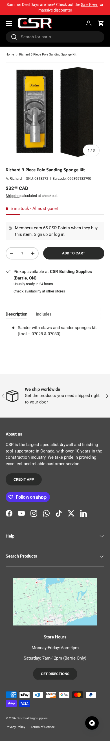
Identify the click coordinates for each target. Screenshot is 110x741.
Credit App (24, 479)
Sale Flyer (89, 4)
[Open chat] (92, 723)
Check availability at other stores (39, 291)
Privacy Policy (15, 727)
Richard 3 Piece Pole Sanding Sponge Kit (47, 54)
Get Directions (55, 674)
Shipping (12, 196)
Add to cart (73, 253)
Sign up (41, 234)
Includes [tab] (44, 314)
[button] (101, 23)
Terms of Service (43, 727)
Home (10, 54)
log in (59, 234)
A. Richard (14, 178)
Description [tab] (16, 314)
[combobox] (55, 37)
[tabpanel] (55, 331)
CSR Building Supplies (32, 718)
